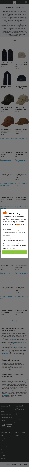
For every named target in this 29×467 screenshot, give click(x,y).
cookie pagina (13, 248)
